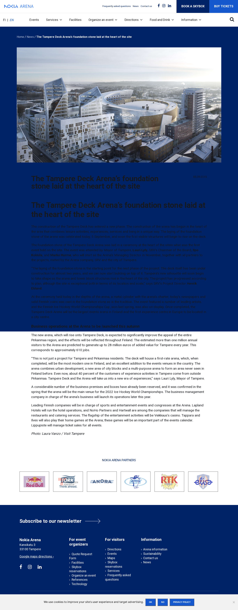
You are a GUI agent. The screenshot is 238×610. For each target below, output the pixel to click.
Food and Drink (160, 20)
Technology (79, 584)
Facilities (75, 20)
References (80, 579)
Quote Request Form (80, 556)
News (136, 6)
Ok (150, 602)
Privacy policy (182, 602)
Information (189, 20)
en (12, 20)
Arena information (155, 549)
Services (52, 20)
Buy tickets (223, 6)
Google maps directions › (37, 556)
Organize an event (101, 20)
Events (34, 20)
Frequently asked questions (116, 6)
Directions (132, 20)
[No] (233, 602)
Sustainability (152, 553)
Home (20, 36)
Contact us (146, 6)
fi (4, 20)
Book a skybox (193, 6)
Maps (111, 558)
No (162, 602)
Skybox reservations (77, 569)
